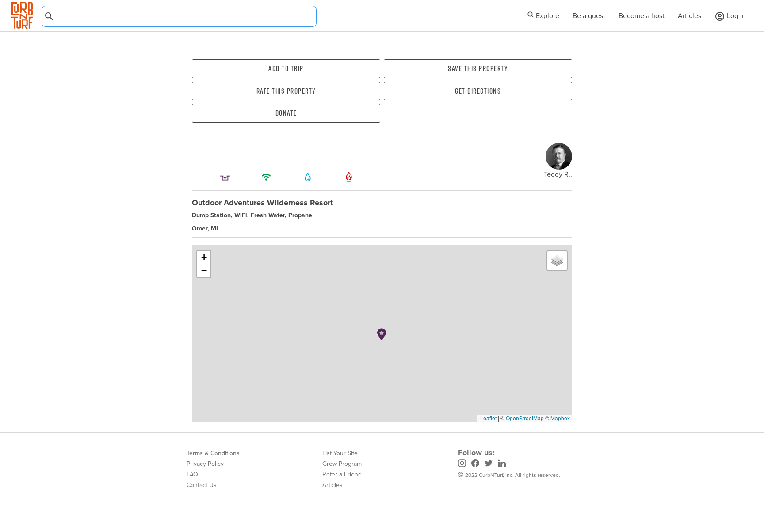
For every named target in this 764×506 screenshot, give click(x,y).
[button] (381, 334)
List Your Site (340, 453)
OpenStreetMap (525, 418)
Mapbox (560, 418)
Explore (546, 16)
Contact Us (202, 485)
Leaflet (488, 418)
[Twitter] (489, 464)
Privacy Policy (205, 463)
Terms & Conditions (213, 453)
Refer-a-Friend (342, 474)
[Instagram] (462, 464)
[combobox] (179, 16)
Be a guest (589, 16)
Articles (689, 16)
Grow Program (342, 463)
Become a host (642, 16)
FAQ (192, 474)
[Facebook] (475, 464)
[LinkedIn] (502, 464)
